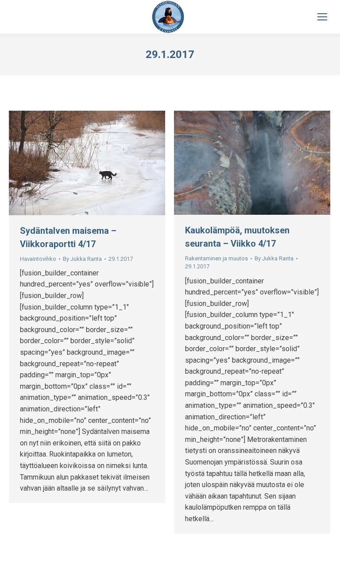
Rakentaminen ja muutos (216, 258)
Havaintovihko (38, 258)
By (82, 258)
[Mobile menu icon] (322, 17)
